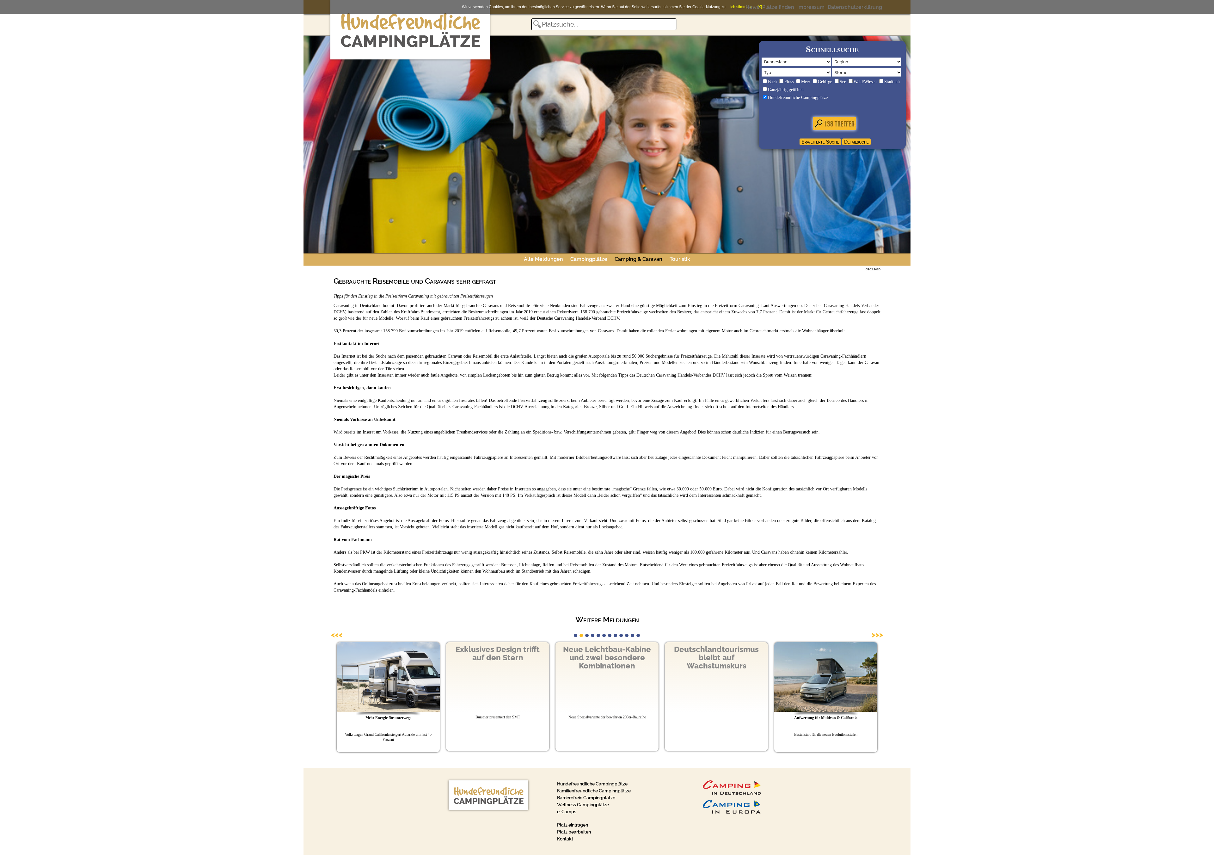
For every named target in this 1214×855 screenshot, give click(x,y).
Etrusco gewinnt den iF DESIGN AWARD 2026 (716, 718)
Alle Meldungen (543, 259)
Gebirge (825, 81)
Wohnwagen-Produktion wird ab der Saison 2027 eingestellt (607, 734)
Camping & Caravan (638, 259)
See (843, 81)
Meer (805, 81)
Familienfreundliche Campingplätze (594, 790)
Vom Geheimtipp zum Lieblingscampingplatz (825, 734)
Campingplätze (588, 259)
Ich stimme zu (742, 7)
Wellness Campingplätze (583, 804)
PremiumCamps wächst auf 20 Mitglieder (497, 718)
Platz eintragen (572, 824)
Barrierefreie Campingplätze (586, 797)
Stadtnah (892, 81)
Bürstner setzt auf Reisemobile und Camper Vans (607, 718)
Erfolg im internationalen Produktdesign (716, 734)
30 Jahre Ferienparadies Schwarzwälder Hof (826, 718)
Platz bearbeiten (574, 831)
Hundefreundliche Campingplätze (798, 97)
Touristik (680, 259)
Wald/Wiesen (865, 81)
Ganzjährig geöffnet (786, 89)
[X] (759, 7)
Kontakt (565, 838)
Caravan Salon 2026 (388, 718)
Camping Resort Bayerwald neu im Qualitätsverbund (497, 734)
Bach (772, 81)
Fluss (789, 81)
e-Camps (566, 811)
